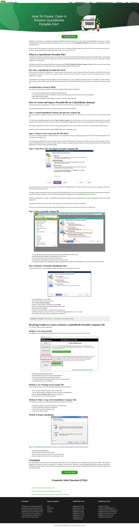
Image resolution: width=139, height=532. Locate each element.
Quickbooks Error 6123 (78, 510)
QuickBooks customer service (37, 466)
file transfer (52, 79)
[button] (69, 488)
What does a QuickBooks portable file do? (43, 488)
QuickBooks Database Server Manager (107, 511)
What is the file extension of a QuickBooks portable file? (47, 491)
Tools (90, 2)
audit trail (99, 72)
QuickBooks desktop (41, 447)
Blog (127, 2)
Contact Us (134, 2)
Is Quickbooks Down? (78, 519)
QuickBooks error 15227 (78, 513)
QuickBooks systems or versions (86, 194)
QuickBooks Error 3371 (78, 517)
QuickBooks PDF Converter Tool (106, 515)
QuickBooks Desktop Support (105, 517)
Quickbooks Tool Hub (80, 525)
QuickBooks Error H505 (78, 511)
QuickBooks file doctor (60, 129)
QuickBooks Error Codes (78, 508)
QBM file (80, 261)
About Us (49, 510)
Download (118, 2)
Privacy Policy (50, 508)
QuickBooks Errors (80, 2)
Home (70, 2)
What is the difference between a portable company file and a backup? (50, 494)
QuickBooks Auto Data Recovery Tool (107, 513)
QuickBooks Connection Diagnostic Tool (108, 510)
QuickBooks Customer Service (104, 2)
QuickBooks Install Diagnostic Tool (106, 508)
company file (99, 120)
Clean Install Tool (57, 375)
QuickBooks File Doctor (103, 506)
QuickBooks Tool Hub (46, 374)
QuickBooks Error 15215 (78, 515)
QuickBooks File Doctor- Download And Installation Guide (56, 318)
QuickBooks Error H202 (78, 506)
